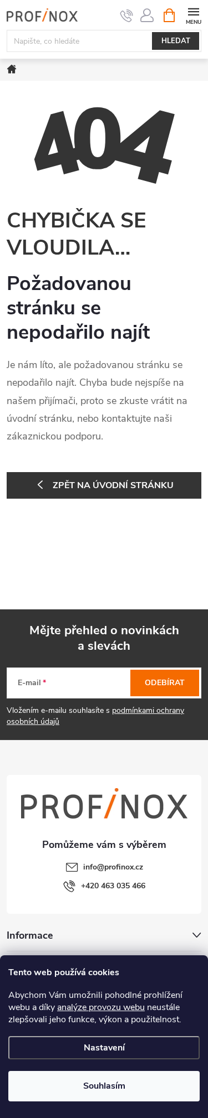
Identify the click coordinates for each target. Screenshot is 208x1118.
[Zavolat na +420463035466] (127, 15)
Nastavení (104, 1048)
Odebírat (165, 682)
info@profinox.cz (113, 867)
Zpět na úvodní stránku (113, 485)
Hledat (175, 41)
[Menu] (193, 14)
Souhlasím (104, 1086)
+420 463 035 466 (113, 886)
